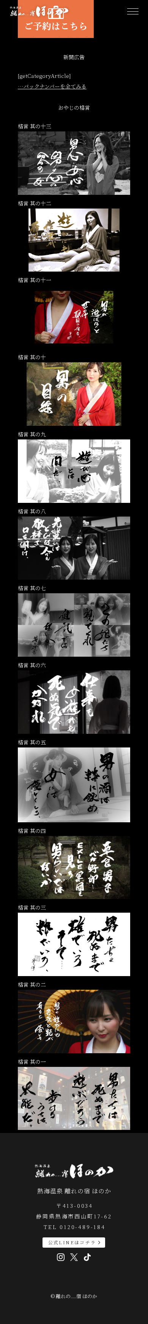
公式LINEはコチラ (72, 1242)
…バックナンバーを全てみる (52, 86)
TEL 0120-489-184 (74, 1227)
